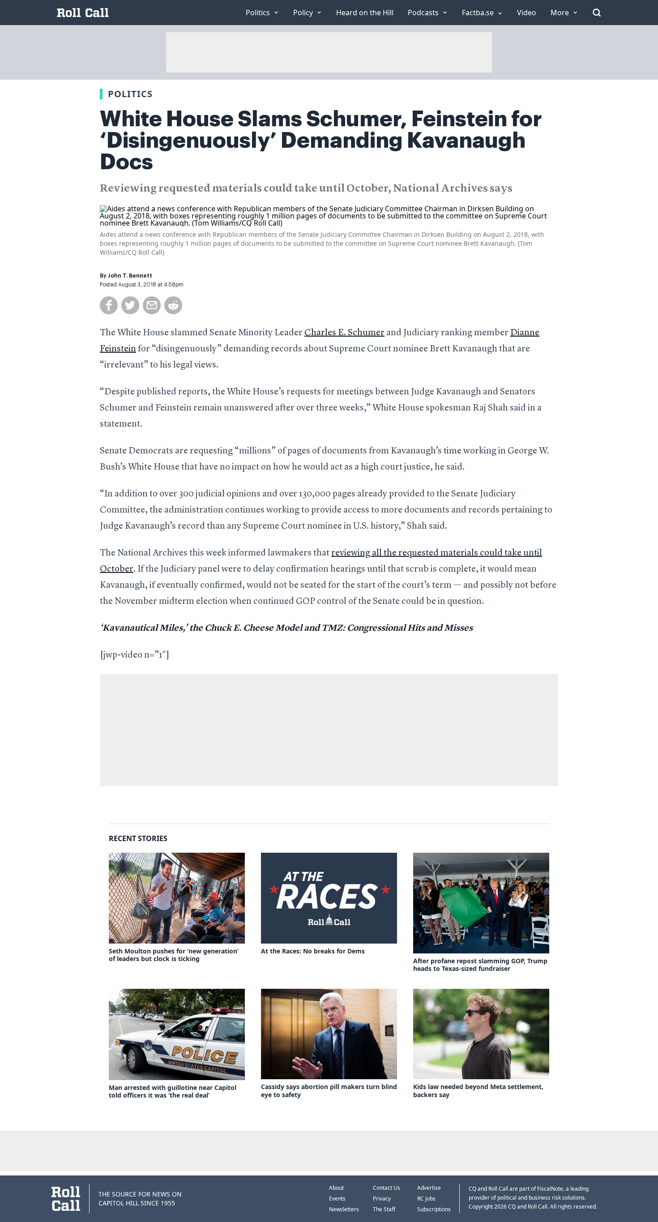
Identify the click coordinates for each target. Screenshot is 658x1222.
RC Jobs (426, 1198)
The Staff (384, 1209)
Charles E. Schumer (344, 333)
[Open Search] (596, 12)
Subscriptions (434, 1209)
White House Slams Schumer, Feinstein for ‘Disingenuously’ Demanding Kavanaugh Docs (321, 140)
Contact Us (386, 1188)
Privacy (382, 1198)
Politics (130, 94)
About (336, 1188)
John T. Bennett (130, 275)
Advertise (429, 1188)
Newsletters (344, 1209)
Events (337, 1198)
